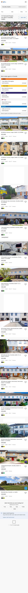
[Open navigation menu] (26, 2)
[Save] (26, 12)
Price (2, 11)
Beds (12, 11)
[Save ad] (25, 38)
